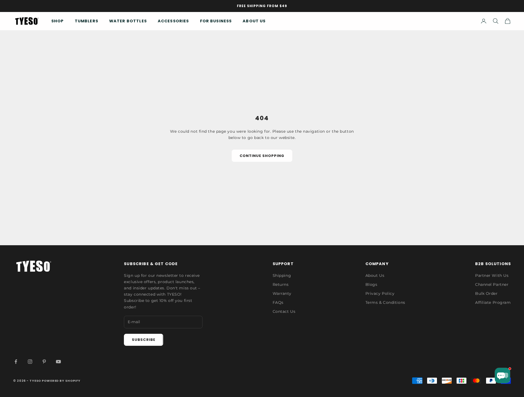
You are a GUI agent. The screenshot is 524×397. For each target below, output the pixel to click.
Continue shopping (262, 155)
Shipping (282, 275)
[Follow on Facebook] (16, 361)
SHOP (57, 21)
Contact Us (284, 311)
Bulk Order (486, 293)
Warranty (282, 293)
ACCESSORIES (173, 21)
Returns (281, 284)
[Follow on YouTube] (58, 361)
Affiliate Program (493, 302)
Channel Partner (491, 284)
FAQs (278, 302)
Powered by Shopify (61, 380)
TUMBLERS (86, 21)
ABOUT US (254, 21)
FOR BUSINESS (216, 21)
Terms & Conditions (385, 302)
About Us (374, 275)
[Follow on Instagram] (30, 361)
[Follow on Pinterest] (44, 361)
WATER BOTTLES (128, 21)
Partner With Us (491, 275)
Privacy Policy (380, 293)
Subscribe (143, 339)
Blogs (371, 284)
